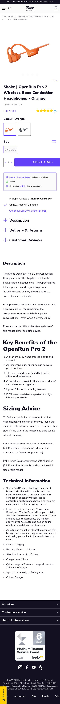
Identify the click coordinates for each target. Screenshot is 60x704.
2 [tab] (27, 74)
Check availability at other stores (27, 211)
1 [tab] (23, 74)
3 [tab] (32, 74)
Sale (57, 696)
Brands (45, 696)
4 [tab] (37, 74)
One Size (10, 150)
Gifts (34, 696)
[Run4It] (30, 8)
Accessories (19, 696)
